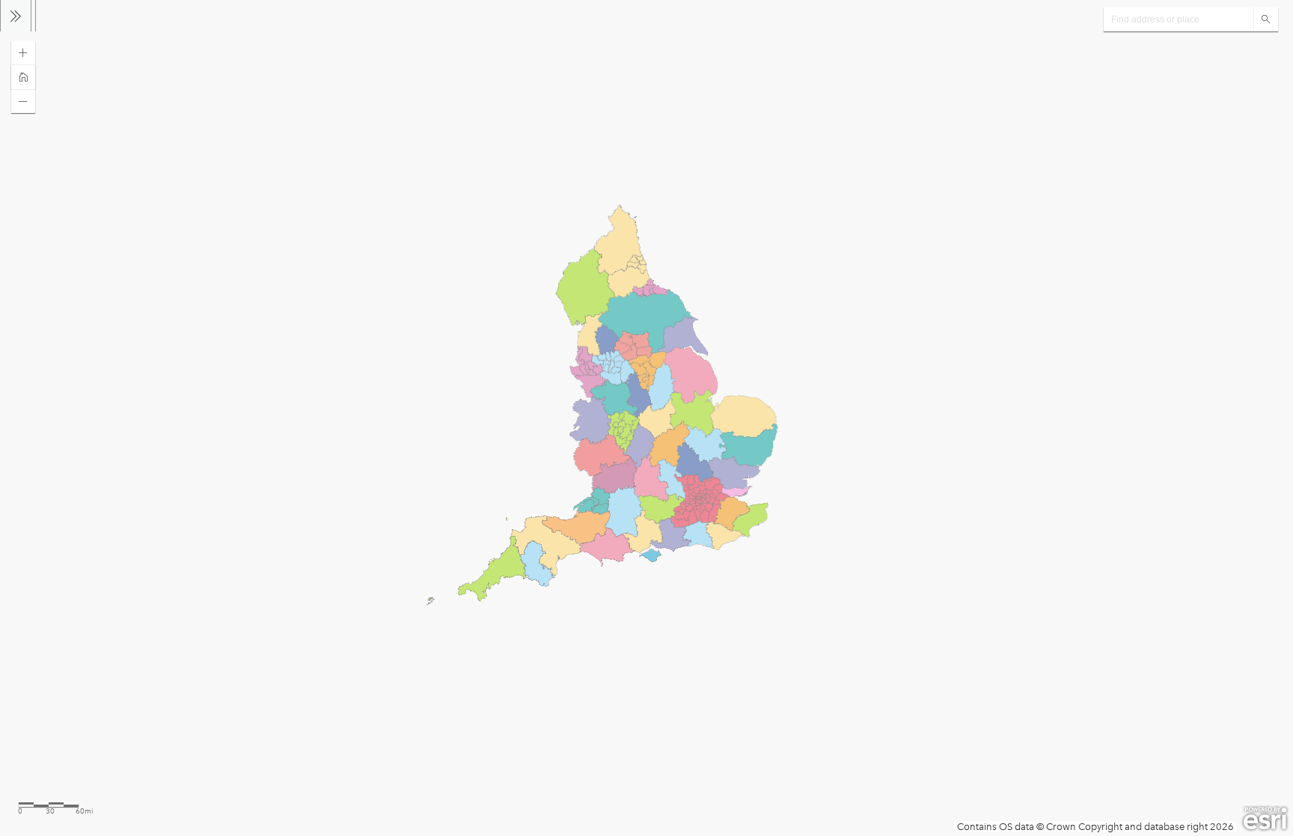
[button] (23, 53)
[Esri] (1265, 818)
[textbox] (1178, 19)
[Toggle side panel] (15, 15)
